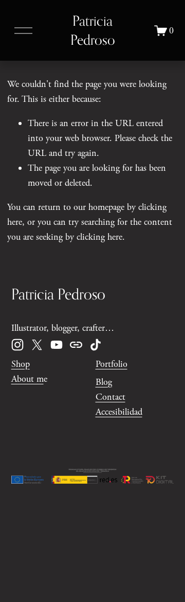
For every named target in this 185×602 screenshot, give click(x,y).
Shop (20, 364)
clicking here (99, 237)
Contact (110, 397)
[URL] (76, 345)
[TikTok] (95, 345)
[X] (37, 345)
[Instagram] (17, 345)
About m (27, 379)
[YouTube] (56, 345)
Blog (104, 382)
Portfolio (111, 364)
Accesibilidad (119, 412)
